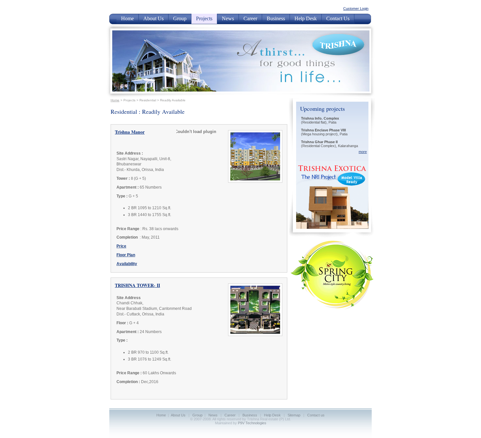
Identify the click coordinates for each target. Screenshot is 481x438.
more (363, 152)
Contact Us (337, 18)
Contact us (316, 415)
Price (121, 246)
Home (127, 18)
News (228, 18)
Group (180, 18)
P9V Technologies (252, 423)
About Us (153, 18)
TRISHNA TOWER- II (137, 285)
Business (276, 18)
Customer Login (355, 8)
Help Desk (305, 18)
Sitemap (294, 415)
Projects (204, 18)
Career (250, 18)
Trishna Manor (130, 131)
